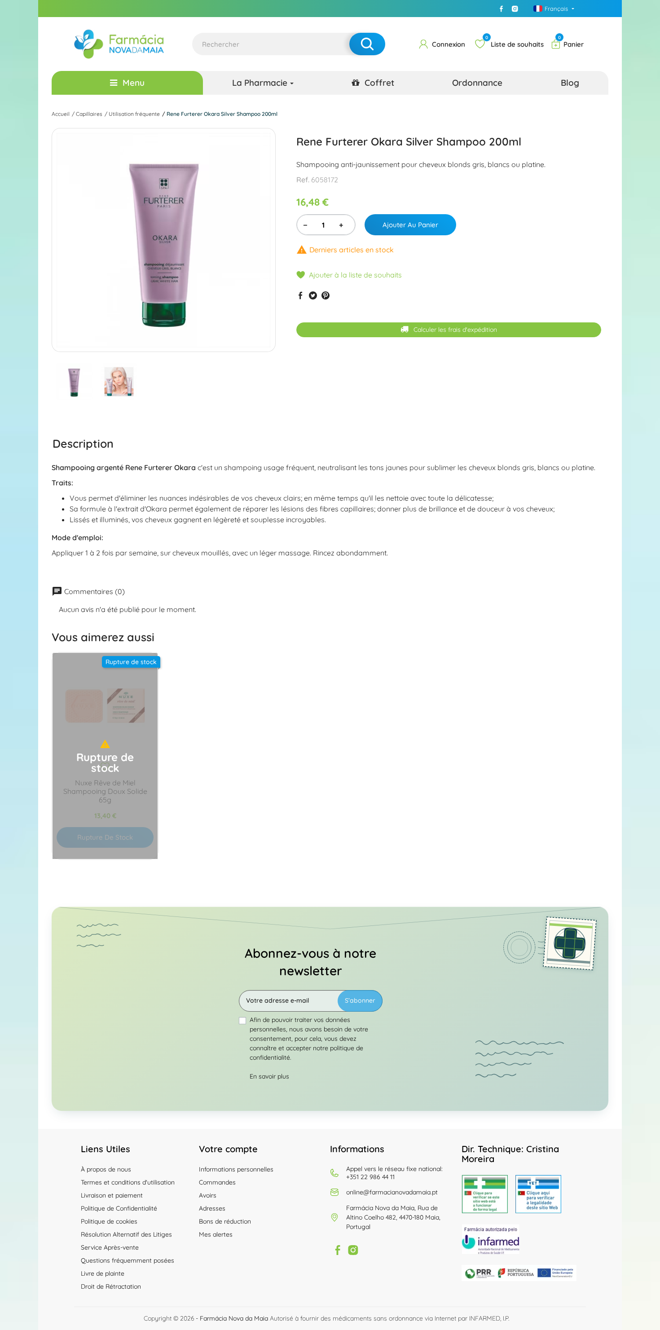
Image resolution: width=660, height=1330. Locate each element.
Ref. (302, 179)
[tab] (83, 443)
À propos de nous (106, 1169)
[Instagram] (515, 8)
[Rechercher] (367, 44)
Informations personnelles (236, 1169)
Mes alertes (216, 1234)
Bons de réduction (225, 1221)
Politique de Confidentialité (119, 1208)
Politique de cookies (109, 1221)
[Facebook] (501, 8)
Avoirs (207, 1195)
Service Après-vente (110, 1247)
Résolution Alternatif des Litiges (126, 1234)
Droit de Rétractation (111, 1286)
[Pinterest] (325, 295)
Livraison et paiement (112, 1195)
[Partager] (300, 295)
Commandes (217, 1182)
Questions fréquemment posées (127, 1260)
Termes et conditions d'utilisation (128, 1182)
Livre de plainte (102, 1273)
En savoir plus (269, 1076)
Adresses (212, 1208)
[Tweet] (313, 295)
